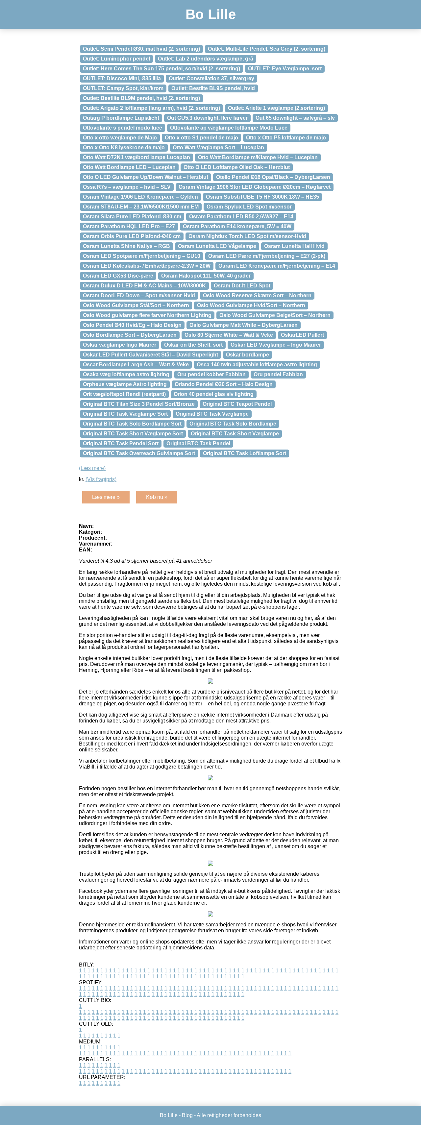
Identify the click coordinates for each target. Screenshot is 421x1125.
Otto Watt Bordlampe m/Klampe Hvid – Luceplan (258, 157)
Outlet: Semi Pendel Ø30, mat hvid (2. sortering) (141, 49)
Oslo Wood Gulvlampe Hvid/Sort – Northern (251, 305)
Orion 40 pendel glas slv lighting (214, 394)
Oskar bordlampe (247, 354)
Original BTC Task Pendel (198, 443)
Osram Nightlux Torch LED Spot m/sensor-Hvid (247, 236)
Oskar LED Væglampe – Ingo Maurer (276, 345)
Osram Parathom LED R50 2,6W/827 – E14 (241, 216)
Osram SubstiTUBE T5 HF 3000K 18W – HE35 (262, 197)
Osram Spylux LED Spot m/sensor (249, 206)
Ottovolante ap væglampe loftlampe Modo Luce (228, 128)
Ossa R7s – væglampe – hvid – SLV (127, 187)
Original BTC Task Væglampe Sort (125, 414)
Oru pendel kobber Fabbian (211, 374)
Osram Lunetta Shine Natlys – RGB (126, 246)
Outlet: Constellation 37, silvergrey (211, 78)
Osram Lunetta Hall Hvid (294, 246)
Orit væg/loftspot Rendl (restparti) (124, 394)
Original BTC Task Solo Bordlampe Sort (132, 424)
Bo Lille (211, 14)
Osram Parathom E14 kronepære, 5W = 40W (237, 226)
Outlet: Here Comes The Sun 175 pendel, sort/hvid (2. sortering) (161, 68)
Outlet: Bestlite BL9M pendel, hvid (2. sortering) (141, 98)
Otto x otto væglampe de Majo (120, 137)
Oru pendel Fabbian (278, 374)
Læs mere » (106, 497)
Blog (187, 1115)
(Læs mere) (92, 468)
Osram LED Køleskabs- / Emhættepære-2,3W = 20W (146, 266)
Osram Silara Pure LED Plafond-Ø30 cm (132, 216)
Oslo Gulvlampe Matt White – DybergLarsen (243, 325)
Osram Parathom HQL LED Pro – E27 (129, 226)
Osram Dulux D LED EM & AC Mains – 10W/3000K (144, 285)
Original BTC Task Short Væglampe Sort (133, 433)
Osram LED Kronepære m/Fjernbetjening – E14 (276, 266)
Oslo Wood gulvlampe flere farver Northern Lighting (147, 315)
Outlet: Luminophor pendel (116, 58)
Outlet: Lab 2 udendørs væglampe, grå (205, 58)
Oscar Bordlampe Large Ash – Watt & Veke (136, 364)
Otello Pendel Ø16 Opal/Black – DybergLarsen (273, 177)
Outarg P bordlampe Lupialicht (121, 118)
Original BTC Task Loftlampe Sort (244, 453)
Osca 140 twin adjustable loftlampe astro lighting (257, 364)
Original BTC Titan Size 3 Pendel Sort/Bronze (139, 404)
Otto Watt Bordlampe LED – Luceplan (129, 167)
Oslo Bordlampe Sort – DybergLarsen (130, 335)
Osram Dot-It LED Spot (242, 285)
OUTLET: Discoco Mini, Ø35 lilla (122, 78)
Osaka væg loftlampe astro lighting (126, 374)
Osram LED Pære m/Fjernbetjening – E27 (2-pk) (266, 256)
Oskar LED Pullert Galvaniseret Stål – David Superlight (150, 354)
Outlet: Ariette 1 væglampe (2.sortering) (276, 108)
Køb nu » (156, 497)
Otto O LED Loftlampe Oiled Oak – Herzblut (237, 167)
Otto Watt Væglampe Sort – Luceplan (218, 147)
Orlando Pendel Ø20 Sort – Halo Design (224, 384)
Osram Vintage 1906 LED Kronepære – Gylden (140, 197)
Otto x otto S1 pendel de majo (201, 137)
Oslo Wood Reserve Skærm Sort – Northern (257, 295)
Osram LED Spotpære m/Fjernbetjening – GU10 (141, 256)
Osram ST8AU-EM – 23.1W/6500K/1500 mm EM (141, 206)
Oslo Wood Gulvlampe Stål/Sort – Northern (136, 305)
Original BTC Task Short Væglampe (235, 433)
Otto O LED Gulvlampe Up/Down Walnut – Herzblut (145, 177)
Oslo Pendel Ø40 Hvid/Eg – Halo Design (132, 325)
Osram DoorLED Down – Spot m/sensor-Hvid (139, 295)
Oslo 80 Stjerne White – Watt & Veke (229, 335)
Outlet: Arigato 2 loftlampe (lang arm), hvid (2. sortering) (151, 108)
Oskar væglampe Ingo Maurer (119, 345)
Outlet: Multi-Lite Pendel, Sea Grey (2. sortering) (266, 49)
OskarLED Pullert (302, 335)
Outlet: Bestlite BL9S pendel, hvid (213, 88)
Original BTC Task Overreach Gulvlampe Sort (139, 453)
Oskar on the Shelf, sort (193, 345)
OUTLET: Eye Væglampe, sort (285, 68)
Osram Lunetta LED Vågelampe (217, 246)
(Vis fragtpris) (101, 479)
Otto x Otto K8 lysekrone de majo (124, 147)
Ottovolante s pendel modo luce (122, 128)
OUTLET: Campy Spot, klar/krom (123, 88)
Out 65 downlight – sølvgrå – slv (295, 118)
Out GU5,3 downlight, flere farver (207, 118)
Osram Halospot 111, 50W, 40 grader (206, 276)
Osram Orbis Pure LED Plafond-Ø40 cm (132, 236)
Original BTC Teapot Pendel (237, 404)
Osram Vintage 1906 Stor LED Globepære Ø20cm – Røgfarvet (255, 187)
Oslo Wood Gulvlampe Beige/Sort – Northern (275, 315)
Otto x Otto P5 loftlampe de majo (286, 137)
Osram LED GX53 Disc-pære (118, 276)
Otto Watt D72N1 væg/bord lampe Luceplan (136, 157)
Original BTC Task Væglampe (212, 414)
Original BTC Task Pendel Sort (121, 443)
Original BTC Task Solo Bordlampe (232, 424)
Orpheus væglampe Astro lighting (125, 384)
